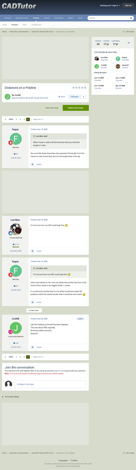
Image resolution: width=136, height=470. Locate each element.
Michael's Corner (22, 18)
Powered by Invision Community (68, 466)
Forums (36, 18)
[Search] (131, 18)
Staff (25, 25)
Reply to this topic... (27, 384)
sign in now (59, 371)
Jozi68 (103, 65)
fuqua (124, 57)
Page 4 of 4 (37, 119)
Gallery (70, 18)
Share (62, 97)
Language (63, 460)
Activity (47, 18)
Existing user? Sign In (109, 5)
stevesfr (125, 65)
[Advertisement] (45, 58)
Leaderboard (36, 25)
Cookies (74, 460)
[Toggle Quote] (34, 136)
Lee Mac (104, 57)
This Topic (121, 18)
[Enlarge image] (66, 225)
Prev (11, 119)
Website (15, 247)
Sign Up (128, 5)
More (80, 18)
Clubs (4, 25)
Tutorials (7, 18)
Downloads (58, 18)
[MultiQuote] (32, 164)
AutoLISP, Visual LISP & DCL (37, 98)
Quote (39, 164)
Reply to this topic (75, 108)
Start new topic (52, 108)
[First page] (5, 119)
